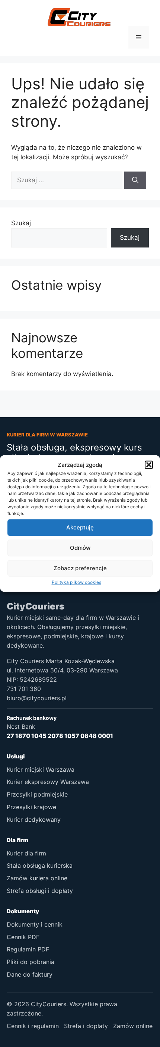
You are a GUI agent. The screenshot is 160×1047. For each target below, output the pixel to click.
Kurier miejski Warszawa (40, 769)
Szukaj (21, 223)
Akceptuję (80, 527)
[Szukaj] (135, 180)
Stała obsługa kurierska (40, 865)
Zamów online (133, 1026)
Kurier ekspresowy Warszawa (48, 781)
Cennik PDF (23, 937)
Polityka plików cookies (76, 582)
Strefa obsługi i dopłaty (40, 890)
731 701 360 (24, 688)
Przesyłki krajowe (31, 807)
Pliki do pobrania (30, 961)
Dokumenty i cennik (35, 924)
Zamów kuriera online (37, 878)
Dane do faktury (29, 974)
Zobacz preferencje (80, 568)
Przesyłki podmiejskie (37, 794)
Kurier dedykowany (34, 819)
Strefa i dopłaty (86, 1026)
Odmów (80, 547)
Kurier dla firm (26, 853)
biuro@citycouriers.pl (37, 698)
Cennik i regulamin (33, 1026)
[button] (149, 465)
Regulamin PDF (28, 949)
